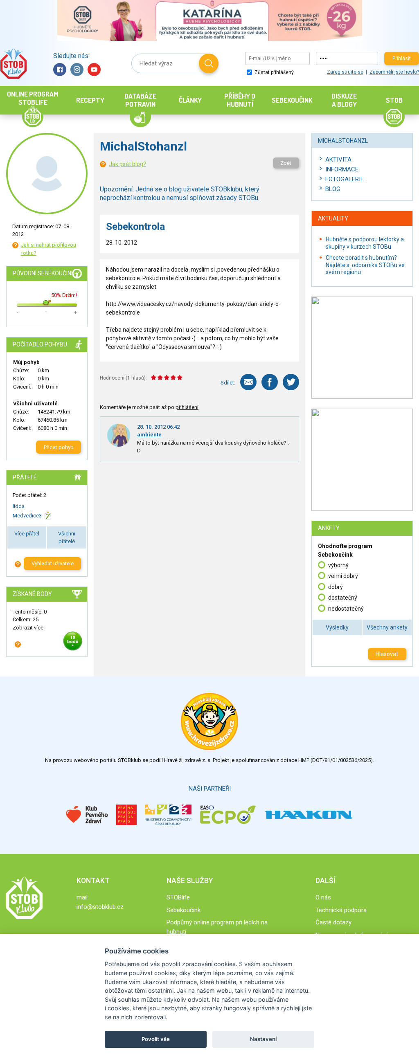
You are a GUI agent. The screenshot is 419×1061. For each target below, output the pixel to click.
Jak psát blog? (127, 164)
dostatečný (342, 597)
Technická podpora (341, 910)
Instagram (76, 69)
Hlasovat (387, 654)
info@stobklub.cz (100, 906)
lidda (19, 506)
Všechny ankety (387, 627)
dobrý (335, 587)
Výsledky (337, 627)
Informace (341, 169)
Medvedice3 (27, 516)
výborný (338, 565)
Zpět (285, 163)
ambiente (149, 435)
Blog (332, 189)
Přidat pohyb (59, 447)
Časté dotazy (333, 922)
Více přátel (26, 533)
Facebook (59, 69)
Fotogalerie (344, 179)
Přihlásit (401, 58)
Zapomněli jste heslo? (394, 72)
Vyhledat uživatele (53, 563)
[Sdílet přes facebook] (269, 382)
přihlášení (187, 407)
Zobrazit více (28, 628)
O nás (323, 897)
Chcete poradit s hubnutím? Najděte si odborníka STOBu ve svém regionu (365, 264)
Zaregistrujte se (345, 72)
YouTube (94, 69)
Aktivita (338, 159)
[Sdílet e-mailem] (248, 382)
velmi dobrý (343, 576)
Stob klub (13, 63)
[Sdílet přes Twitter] (291, 382)
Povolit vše (156, 1039)
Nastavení (263, 1039)
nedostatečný (346, 608)
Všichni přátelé (66, 537)
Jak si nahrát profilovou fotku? (48, 249)
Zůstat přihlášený (273, 72)
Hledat (209, 63)
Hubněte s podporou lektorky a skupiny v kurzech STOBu (365, 243)
